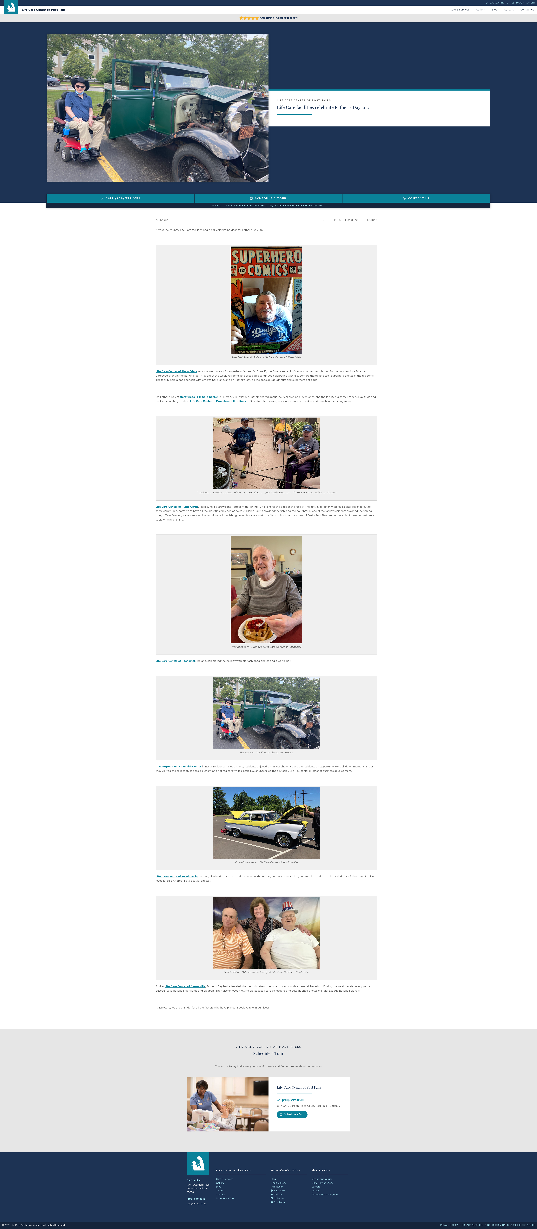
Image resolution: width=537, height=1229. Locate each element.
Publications (277, 1186)
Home (215, 205)
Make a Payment (525, 3)
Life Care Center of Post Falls (43, 9)
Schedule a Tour (270, 198)
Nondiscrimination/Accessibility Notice (511, 1225)
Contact (220, 1194)
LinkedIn (278, 1198)
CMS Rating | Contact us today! (279, 17)
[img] (102, 198)
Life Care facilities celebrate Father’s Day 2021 (299, 205)
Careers (509, 9)
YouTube (279, 1202)
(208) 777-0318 (293, 1100)
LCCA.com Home (498, 3)
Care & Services (459, 9)
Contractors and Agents (325, 1194)
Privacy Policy (449, 1225)
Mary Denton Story (322, 1183)
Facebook (279, 1190)
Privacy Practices (472, 1225)
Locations (227, 205)
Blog (494, 9)
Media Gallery (278, 1183)
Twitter (278, 1194)
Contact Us (527, 9)
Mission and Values (322, 1179)
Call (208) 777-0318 (122, 198)
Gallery (480, 9)
